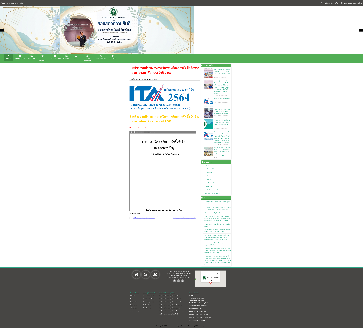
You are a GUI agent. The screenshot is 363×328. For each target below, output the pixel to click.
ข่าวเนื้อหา (66, 58)
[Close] (217, 273)
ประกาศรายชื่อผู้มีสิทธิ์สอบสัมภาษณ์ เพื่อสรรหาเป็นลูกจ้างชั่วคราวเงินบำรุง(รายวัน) (222, 124)
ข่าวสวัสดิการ (208, 179)
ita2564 (206, 166)
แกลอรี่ (76, 58)
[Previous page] (131, 132)
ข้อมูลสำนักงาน (20, 58)
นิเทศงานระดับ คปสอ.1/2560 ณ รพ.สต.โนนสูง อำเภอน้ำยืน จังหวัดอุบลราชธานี (222, 112)
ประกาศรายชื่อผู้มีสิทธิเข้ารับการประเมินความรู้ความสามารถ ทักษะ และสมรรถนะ (217, 231)
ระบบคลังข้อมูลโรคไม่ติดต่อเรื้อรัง (198, 315)
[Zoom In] (148, 132)
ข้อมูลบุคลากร (134, 305)
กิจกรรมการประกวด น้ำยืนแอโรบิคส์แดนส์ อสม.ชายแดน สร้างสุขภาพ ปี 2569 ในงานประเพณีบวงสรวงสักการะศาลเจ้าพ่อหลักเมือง (217, 237)
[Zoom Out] (145, 132)
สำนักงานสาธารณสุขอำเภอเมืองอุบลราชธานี (172, 311)
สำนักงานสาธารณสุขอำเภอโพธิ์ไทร (169, 314)
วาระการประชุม (134, 311)
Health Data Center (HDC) (197, 298)
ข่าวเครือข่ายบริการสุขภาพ (212, 183)
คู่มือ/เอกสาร (208, 186)
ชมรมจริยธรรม (42, 60)
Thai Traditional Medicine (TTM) (198, 303)
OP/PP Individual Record (196, 300)
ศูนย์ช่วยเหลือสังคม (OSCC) (197, 321)
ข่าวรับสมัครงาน (209, 176)
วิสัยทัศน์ (132, 296)
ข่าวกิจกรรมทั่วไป (209, 169)
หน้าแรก (8, 58)
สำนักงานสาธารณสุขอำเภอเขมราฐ (169, 308)
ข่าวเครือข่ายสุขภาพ (149, 296)
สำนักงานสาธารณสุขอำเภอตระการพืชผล (171, 302)
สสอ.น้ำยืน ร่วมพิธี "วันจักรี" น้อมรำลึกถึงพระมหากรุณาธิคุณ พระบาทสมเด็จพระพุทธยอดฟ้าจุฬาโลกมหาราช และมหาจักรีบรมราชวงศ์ (217, 218)
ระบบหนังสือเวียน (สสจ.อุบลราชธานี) (200, 318)
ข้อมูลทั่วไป (133, 302)
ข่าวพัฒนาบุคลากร (210, 172)
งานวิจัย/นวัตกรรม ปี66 (211, 190)
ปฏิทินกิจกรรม (101, 58)
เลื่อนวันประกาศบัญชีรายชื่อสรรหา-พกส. (216, 213)
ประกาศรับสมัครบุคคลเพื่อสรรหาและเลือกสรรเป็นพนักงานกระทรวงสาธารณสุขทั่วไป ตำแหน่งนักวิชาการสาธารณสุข (217, 250)
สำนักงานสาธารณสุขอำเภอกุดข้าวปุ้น (170, 299)
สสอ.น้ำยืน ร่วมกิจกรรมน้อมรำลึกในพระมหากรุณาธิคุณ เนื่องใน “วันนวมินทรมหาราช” (222, 73)
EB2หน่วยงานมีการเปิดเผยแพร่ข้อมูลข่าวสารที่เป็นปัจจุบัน (152, 218)
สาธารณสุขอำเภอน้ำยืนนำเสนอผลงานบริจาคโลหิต (217, 225)
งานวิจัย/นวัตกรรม (87, 60)
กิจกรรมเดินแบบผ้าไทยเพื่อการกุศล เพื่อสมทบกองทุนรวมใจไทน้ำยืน (217, 244)
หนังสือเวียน (133, 308)
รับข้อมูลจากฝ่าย (55, 58)
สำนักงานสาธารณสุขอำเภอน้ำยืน (169, 296)
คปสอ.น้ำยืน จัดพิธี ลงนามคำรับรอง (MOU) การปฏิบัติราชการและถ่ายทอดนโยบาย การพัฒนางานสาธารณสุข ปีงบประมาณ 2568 (222, 153)
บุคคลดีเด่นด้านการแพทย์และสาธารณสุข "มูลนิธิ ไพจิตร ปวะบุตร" (217, 203)
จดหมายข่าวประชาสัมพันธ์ (212, 193)
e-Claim (191, 295)
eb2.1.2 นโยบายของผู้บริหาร (222, 100)
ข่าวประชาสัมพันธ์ (148, 299)
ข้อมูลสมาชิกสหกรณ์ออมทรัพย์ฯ (198, 305)
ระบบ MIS (112, 58)
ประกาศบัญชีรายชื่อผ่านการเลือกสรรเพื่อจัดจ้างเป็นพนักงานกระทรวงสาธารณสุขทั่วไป (217, 208)
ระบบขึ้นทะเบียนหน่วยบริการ (197, 311)
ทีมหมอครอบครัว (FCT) (196, 308)
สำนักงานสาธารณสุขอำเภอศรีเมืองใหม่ (170, 305)
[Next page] (134, 132)
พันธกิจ (132, 299)
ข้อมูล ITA (31, 58)
